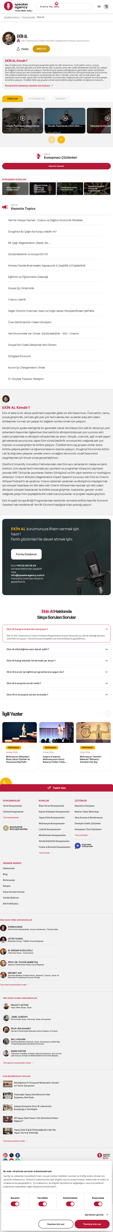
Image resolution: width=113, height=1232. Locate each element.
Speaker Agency (12, 17)
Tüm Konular (44, 853)
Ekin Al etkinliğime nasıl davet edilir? (28, 649)
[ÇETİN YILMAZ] (3, 942)
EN (99, 6)
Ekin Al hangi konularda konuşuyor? (27, 629)
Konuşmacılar (28, 17)
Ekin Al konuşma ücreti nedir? (24, 683)
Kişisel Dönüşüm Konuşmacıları (54, 811)
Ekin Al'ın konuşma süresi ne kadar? (27, 694)
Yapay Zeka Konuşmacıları (52, 817)
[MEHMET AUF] (3, 978)
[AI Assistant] (57, 5)
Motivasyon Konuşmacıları (52, 823)
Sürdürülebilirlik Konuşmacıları (54, 841)
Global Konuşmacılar (13, 811)
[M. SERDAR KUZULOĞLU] (3, 954)
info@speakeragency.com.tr (28, 575)
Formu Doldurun (26, 554)
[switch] (42, 1204)
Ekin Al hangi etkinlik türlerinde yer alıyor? (31, 660)
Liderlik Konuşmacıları (50, 829)
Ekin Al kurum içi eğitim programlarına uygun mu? (35, 671)
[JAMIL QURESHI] (6, 1020)
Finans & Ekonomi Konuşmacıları (55, 847)
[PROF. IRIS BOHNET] (6, 1032)
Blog (5, 874)
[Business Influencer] (84, 848)
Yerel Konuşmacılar (12, 806)
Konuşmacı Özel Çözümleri (88, 829)
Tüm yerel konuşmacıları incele (13, 985)
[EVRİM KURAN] (3, 931)
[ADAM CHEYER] (6, 1056)
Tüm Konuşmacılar (11, 817)
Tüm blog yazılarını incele (14, 1141)
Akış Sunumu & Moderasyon (89, 817)
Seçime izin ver (56, 1224)
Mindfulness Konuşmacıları (52, 835)
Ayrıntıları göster (94, 1214)
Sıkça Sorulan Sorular (14, 892)
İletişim (6, 886)
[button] (61, 139)
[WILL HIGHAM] (6, 1044)
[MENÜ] (106, 6)
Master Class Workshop (87, 811)
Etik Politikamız (10, 903)
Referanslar (9, 880)
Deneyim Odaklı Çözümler (88, 823)
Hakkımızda (9, 868)
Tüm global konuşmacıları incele (17, 1063)
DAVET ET (41, 49)
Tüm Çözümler (81, 835)
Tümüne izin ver (92, 1224)
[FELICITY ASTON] (6, 1009)
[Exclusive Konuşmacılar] (15, 830)
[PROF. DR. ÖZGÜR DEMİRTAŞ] (3, 966)
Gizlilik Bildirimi (11, 897)
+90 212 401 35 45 (26, 565)
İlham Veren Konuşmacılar (51, 806)
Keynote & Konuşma (84, 806)
